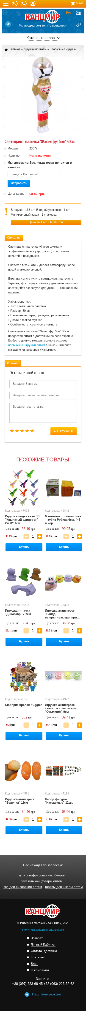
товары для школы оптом (64, 887)
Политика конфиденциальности (43, 929)
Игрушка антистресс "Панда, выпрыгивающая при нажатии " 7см (61, 614)
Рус (68, 12)
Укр (78, 12)
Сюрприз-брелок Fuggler (23, 705)
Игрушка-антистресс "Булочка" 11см (20, 800)
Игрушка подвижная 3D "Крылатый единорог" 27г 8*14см (22, 520)
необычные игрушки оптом (26, 345)
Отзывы (12, 363)
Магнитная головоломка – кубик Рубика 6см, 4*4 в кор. (63, 520)
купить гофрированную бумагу (42, 875)
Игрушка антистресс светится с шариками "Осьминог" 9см (61, 708)
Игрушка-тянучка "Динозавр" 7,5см (18, 612)
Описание (13, 237)
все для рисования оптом (22, 887)
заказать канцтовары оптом (41, 881)
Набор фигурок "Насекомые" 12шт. (59, 800)
